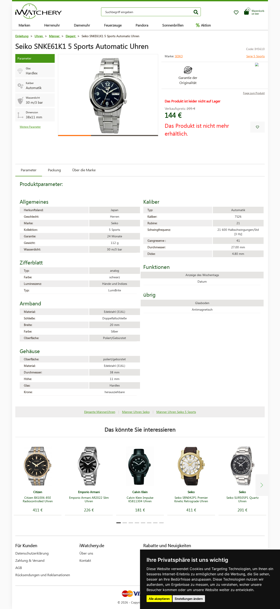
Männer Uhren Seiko (136, 412)
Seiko (179, 56)
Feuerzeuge (113, 25)
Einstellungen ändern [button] (189, 599)
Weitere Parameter (30, 126)
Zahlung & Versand (29, 560)
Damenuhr (82, 25)
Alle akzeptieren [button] (159, 599)
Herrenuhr (52, 25)
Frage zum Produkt (254, 93)
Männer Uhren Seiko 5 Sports (176, 412)
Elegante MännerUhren (99, 412)
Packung (54, 170)
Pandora (142, 25)
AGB (18, 567)
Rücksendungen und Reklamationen (42, 574)
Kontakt (85, 560)
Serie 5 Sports (255, 56)
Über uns (86, 553)
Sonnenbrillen (173, 25)
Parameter (29, 170)
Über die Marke (84, 170)
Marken (24, 25)
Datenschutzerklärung (32, 553)
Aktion (203, 25)
